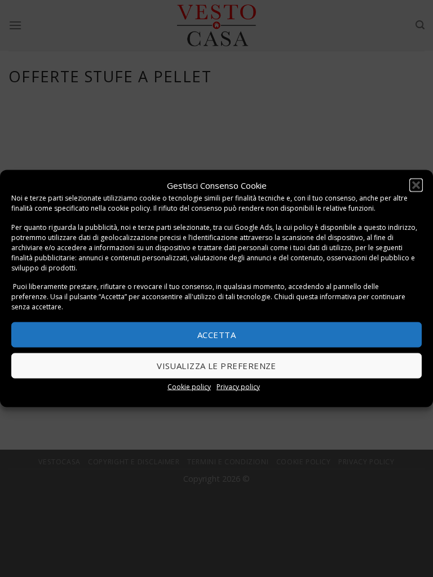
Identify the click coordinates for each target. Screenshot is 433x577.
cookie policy (129, 208)
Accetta (216, 334)
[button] (416, 185)
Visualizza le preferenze (216, 365)
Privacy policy (238, 386)
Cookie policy (189, 386)
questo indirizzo (390, 227)
